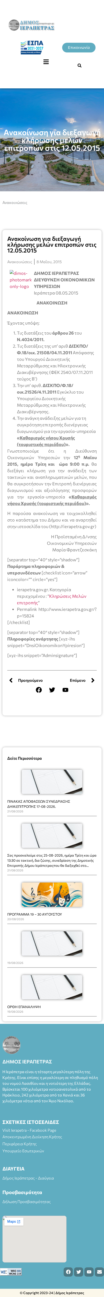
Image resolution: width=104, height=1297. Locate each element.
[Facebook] (39, 690)
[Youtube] (65, 690)
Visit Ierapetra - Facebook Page (29, 1130)
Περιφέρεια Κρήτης (19, 1143)
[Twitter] (52, 690)
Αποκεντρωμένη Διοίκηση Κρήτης (32, 1136)
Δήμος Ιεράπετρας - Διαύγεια (28, 1178)
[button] (46, 62)
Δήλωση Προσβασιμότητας (26, 1201)
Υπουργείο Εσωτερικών (23, 1150)
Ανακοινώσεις (14, 202)
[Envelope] (99, 1272)
